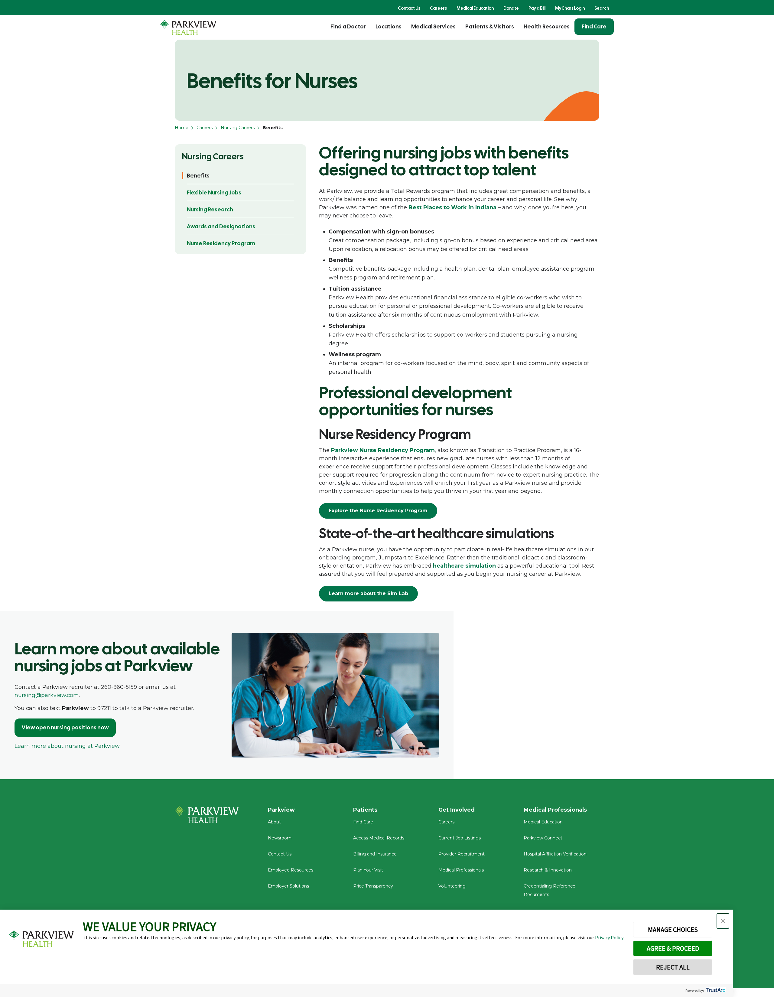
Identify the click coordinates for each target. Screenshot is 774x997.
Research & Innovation (548, 870)
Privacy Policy (609, 937)
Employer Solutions (288, 886)
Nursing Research (210, 209)
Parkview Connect (543, 838)
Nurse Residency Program (221, 243)
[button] (723, 921)
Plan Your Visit (368, 870)
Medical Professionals (461, 870)
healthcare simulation (464, 565)
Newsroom (279, 838)
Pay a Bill (536, 8)
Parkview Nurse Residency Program (383, 450)
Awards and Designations (221, 226)
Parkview (281, 809)
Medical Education (475, 8)
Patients (365, 809)
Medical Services (433, 26)
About (274, 822)
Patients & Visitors (489, 26)
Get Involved (456, 809)
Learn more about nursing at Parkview (67, 746)
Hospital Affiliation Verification (555, 854)
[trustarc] (715, 990)
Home (181, 127)
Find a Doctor (348, 26)
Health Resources (547, 26)
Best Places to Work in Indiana (452, 207)
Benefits (198, 175)
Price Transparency (373, 886)
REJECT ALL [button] (673, 967)
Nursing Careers (238, 127)
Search (601, 8)
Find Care (594, 26)
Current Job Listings (459, 838)
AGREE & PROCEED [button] (673, 948)
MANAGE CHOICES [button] (673, 929)
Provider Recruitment (461, 854)
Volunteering (452, 886)
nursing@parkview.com (47, 695)
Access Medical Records (378, 838)
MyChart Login (570, 8)
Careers (438, 8)
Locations (389, 26)
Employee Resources (290, 870)
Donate (511, 8)
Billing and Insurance (375, 854)
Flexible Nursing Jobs (214, 192)
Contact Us (409, 8)
